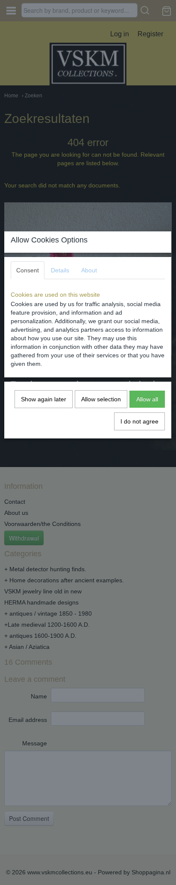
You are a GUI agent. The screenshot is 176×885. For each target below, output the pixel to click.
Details (60, 270)
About (89, 270)
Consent (27, 270)
